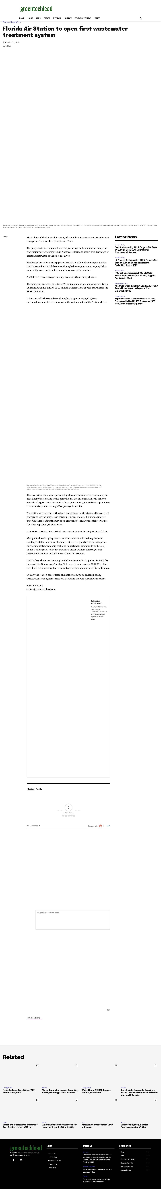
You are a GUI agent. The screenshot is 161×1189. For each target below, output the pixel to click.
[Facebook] (5, 259)
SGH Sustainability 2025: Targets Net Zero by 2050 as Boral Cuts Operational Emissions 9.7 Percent (136, 250)
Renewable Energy (121, 283)
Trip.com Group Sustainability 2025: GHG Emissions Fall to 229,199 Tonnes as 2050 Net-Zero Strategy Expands (135, 301)
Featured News (9, 22)
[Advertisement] (98, 8)
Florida (39, 789)
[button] (140, 18)
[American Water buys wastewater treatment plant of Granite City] (60, 1108)
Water (18, 22)
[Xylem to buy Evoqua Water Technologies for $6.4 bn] (139, 1108)
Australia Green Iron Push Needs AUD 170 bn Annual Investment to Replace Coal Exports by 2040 (136, 288)
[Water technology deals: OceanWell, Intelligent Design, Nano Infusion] (60, 1074)
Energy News (7, 1088)
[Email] (5, 264)
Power (85, 1176)
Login (107, 826)
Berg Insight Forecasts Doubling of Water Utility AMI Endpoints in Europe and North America (139, 1092)
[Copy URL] (5, 242)
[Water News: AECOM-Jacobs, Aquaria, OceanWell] (100, 1074)
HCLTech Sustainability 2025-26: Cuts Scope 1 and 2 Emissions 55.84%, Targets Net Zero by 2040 (135, 275)
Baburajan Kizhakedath (96, 602)
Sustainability (120, 245)
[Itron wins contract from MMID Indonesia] (100, 1108)
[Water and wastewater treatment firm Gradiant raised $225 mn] (21, 1108)
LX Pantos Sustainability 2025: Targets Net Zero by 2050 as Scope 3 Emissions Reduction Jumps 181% (136, 262)
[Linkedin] (5, 248)
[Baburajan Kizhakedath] (58, 687)
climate (86, 1152)
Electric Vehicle (89, 1167)
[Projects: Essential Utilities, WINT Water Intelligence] (21, 1074)
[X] (5, 253)
